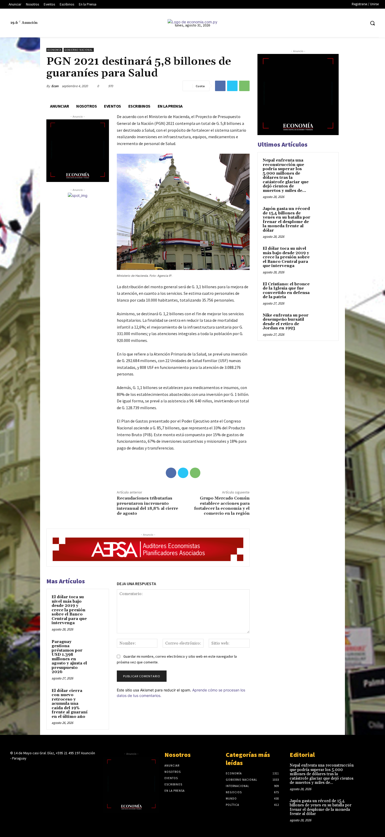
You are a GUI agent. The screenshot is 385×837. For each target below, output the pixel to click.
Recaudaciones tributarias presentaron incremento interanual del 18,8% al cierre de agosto (147, 506)
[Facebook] (322, 23)
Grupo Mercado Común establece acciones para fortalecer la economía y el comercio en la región (222, 506)
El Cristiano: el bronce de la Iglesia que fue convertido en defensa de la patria (286, 291)
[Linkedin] (341, 23)
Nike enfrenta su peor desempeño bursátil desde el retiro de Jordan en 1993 (286, 322)
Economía (54, 50)
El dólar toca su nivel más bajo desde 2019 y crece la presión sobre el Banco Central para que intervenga (69, 610)
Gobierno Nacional (79, 50)
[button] (372, 23)
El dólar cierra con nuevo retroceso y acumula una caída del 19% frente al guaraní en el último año (69, 703)
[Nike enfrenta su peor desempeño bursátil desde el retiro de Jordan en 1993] (324, 321)
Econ (54, 86)
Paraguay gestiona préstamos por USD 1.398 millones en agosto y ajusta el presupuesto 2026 (69, 657)
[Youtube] (361, 23)
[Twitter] (351, 23)
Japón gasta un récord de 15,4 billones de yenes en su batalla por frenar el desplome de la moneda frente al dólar (286, 219)
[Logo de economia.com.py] (192, 22)
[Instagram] (332, 23)
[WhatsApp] (244, 86)
